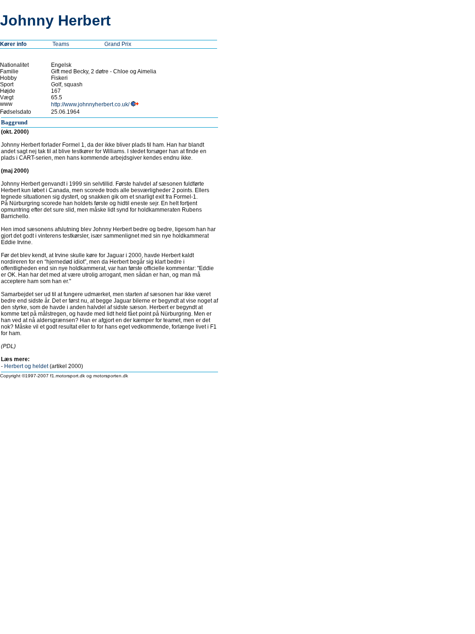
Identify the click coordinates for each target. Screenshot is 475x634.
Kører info (13, 44)
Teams (60, 44)
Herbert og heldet (26, 366)
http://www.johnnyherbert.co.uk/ (90, 104)
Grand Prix (117, 44)
